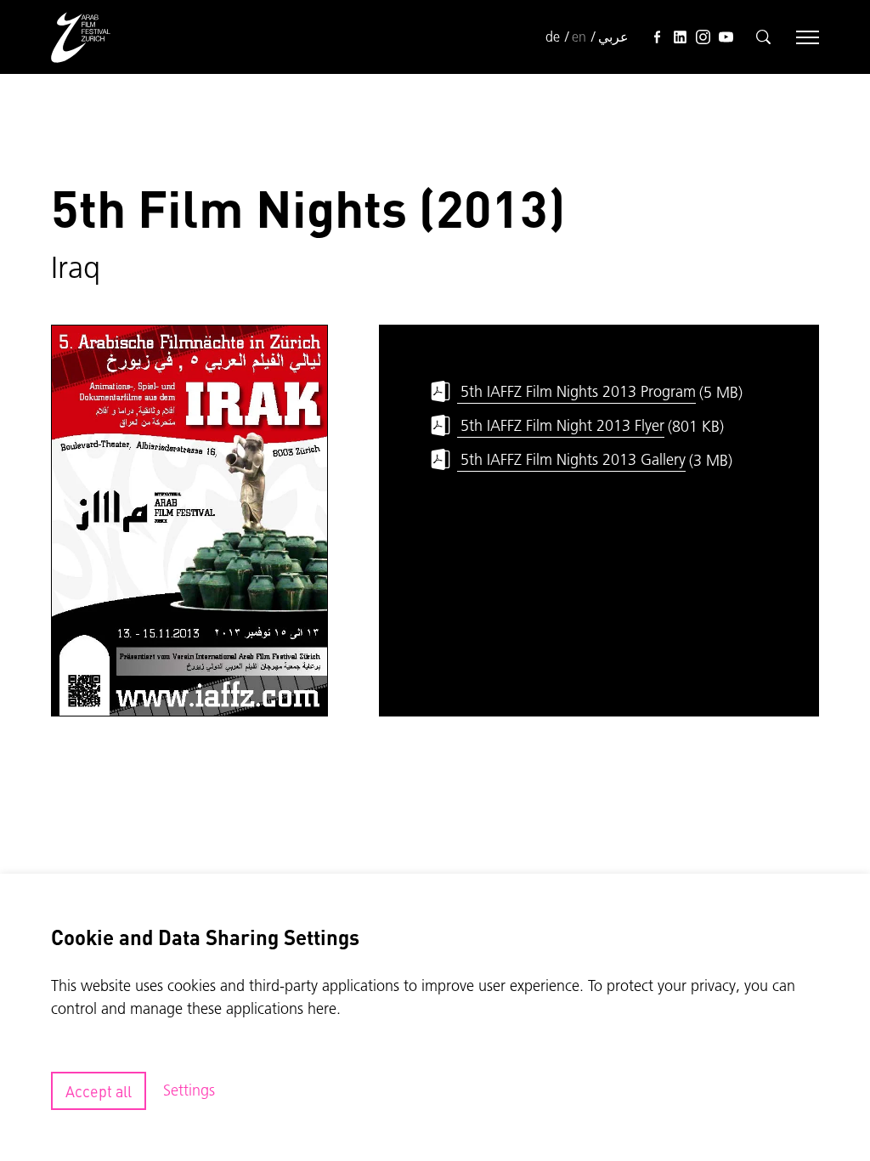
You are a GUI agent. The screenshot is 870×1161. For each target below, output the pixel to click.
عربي (613, 36)
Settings (189, 1090)
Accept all (98, 1091)
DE (552, 36)
